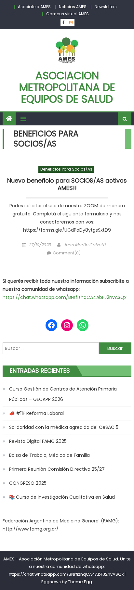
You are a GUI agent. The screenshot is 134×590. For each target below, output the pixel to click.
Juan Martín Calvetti (84, 245)
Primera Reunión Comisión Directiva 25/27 (57, 469)
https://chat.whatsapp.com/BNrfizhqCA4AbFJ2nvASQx (65, 297)
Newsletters (106, 6)
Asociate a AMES (34, 6)
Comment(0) (67, 253)
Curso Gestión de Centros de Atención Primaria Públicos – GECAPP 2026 (63, 394)
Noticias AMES (73, 6)
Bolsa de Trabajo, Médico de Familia (49, 455)
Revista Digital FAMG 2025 (38, 441)
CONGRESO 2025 (28, 483)
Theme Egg (80, 582)
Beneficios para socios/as (66, 169)
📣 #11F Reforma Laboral (36, 413)
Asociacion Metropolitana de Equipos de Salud (67, 87)
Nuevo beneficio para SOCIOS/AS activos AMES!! (67, 184)
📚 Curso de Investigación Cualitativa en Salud (62, 497)
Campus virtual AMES (67, 14)
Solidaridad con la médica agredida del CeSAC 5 (63, 427)
